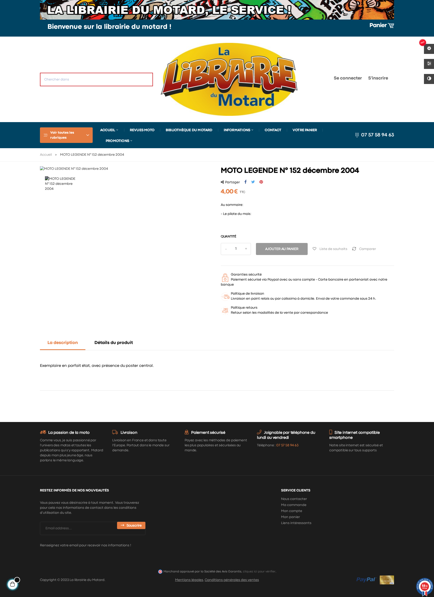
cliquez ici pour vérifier (259, 571)
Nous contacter (294, 498)
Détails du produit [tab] (113, 343)
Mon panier (290, 517)
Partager (245, 182)
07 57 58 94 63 (377, 135)
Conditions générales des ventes (232, 579)
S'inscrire (378, 78)
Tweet (253, 182)
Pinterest (261, 182)
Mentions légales (189, 579)
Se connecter (348, 78)
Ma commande (293, 504)
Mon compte (291, 511)
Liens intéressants (296, 523)
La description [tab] (62, 343)
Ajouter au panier (281, 248)
